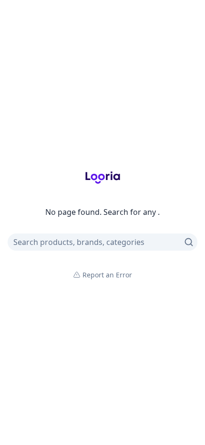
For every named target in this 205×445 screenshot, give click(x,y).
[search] (188, 242)
